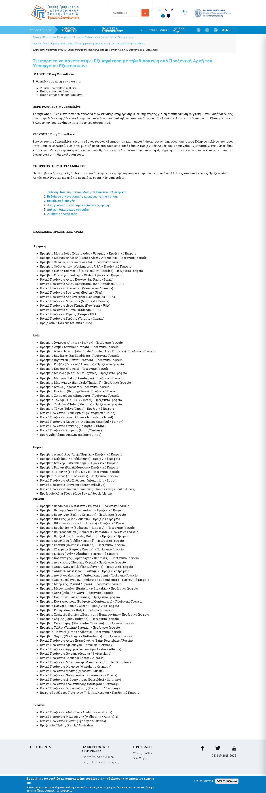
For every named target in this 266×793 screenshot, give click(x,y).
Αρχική (37, 37)
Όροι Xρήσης (140, 758)
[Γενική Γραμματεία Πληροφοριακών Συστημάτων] (202, 749)
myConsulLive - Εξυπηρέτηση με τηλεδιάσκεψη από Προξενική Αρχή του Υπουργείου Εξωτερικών (88, 43)
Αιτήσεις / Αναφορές (62, 214)
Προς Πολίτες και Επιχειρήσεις (100, 762)
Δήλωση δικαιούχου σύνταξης (68, 209)
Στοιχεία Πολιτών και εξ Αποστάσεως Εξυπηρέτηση (103, 37)
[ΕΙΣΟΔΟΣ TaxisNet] (207, 30)
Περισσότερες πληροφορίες (54, 790)
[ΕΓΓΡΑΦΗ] (216, 30)
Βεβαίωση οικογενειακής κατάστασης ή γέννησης (83, 196)
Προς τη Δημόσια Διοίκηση (97, 757)
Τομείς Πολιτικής (159, 30)
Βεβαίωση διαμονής (61, 201)
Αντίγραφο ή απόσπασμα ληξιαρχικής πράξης (78, 205)
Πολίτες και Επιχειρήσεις (57, 37)
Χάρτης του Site (142, 753)
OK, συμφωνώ (203, 781)
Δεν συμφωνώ (227, 781)
